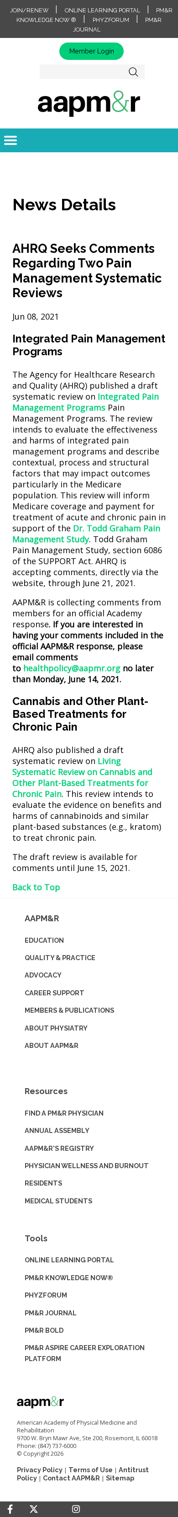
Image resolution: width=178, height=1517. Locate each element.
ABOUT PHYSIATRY (56, 1028)
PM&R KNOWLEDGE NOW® (69, 1278)
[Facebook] (10, 1509)
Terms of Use (90, 1470)
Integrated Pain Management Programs (85, 402)
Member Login (91, 51)
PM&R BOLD (44, 1330)
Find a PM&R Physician (64, 1113)
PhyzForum (111, 19)
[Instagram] (76, 1509)
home (89, 103)
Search (134, 71)
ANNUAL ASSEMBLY (57, 1130)
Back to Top (36, 886)
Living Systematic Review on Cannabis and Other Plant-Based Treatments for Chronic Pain (82, 777)
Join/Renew (29, 10)
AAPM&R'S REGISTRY (59, 1148)
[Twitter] (33, 1509)
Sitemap (120, 1478)
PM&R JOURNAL (51, 1313)
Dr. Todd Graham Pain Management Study (86, 534)
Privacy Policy (40, 1470)
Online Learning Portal (102, 10)
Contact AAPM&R (71, 1478)
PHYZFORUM (46, 1295)
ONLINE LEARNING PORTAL (69, 1260)
